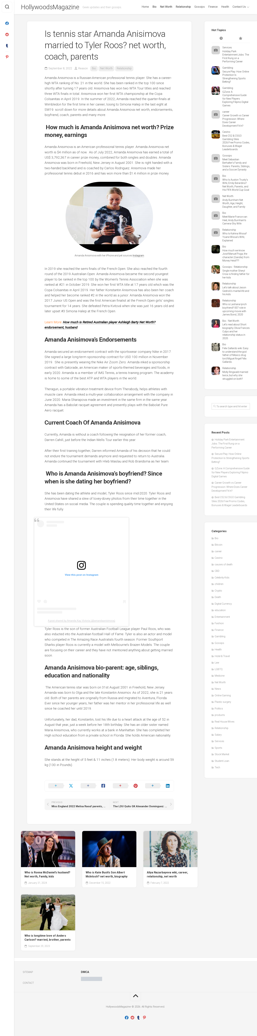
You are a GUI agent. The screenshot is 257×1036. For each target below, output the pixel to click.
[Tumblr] (6, 46)
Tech (217, 767)
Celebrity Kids (222, 577)
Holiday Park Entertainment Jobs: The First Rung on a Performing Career (228, 443)
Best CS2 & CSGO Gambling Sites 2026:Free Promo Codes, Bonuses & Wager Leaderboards (236, 142)
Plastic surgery (223, 702)
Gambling (227, 67)
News (218, 688)
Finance (213, 6)
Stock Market (222, 754)
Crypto (218, 590)
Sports (218, 747)
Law (217, 662)
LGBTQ (219, 669)
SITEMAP (28, 972)
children (219, 584)
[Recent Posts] (221, 38)
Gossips (199, 6)
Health (225, 6)
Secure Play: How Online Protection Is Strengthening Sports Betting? (230, 458)
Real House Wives (224, 721)
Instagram (138, 255)
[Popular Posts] (240, 38)
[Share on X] (61, 785)
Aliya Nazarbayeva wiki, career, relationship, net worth (167, 874)
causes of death (224, 564)
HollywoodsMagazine (50, 7)
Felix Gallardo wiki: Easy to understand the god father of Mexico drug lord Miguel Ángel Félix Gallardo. (235, 355)
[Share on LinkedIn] (158, 785)
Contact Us (239, 6)
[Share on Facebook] (93, 785)
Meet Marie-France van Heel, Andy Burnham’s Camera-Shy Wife (234, 220)
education (220, 610)
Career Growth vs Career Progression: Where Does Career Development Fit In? (229, 486)
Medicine (219, 675)
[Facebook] (6, 23)
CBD (217, 571)
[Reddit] (6, 34)
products (220, 715)
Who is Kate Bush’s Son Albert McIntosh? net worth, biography (106, 874)
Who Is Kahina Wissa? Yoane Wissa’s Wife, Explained (234, 237)
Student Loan (222, 761)
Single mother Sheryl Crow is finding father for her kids (235, 274)
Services (227, 47)
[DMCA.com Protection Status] (91, 980)
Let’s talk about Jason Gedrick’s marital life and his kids (235, 291)
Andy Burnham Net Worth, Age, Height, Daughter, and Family (233, 203)
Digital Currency (223, 603)
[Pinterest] (6, 57)
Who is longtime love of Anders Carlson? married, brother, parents (47, 937)
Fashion (219, 623)
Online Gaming (223, 695)
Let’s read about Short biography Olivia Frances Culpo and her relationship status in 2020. (236, 331)
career (225, 111)
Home (145, 6)
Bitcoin (218, 544)
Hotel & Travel (222, 656)
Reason (83, 68)
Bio (154, 6)
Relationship (183, 6)
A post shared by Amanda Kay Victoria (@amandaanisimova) (81, 620)
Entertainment (222, 616)
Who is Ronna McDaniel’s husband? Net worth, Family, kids (47, 874)
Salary (218, 734)
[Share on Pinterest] (125, 785)
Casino (226, 131)
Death (218, 597)
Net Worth (166, 6)
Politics (219, 708)
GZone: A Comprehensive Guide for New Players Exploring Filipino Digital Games (235, 98)
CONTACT (28, 983)
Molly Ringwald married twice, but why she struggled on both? (235, 375)
